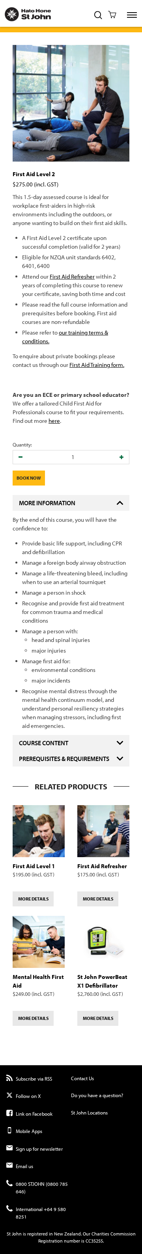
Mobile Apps (29, 1131)
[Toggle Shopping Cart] (112, 15)
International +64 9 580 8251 (41, 1213)
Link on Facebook (34, 1114)
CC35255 (94, 1241)
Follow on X (28, 1096)
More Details (33, 899)
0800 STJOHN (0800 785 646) (42, 1188)
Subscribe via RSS (34, 1078)
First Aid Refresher (72, 276)
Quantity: (22, 444)
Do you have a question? (97, 1095)
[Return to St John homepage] (25, 13)
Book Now (29, 478)
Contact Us (82, 1078)
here (54, 420)
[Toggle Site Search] (98, 15)
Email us (24, 1166)
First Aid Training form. (96, 364)
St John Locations (89, 1112)
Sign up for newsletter (39, 1149)
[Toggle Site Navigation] (132, 15)
